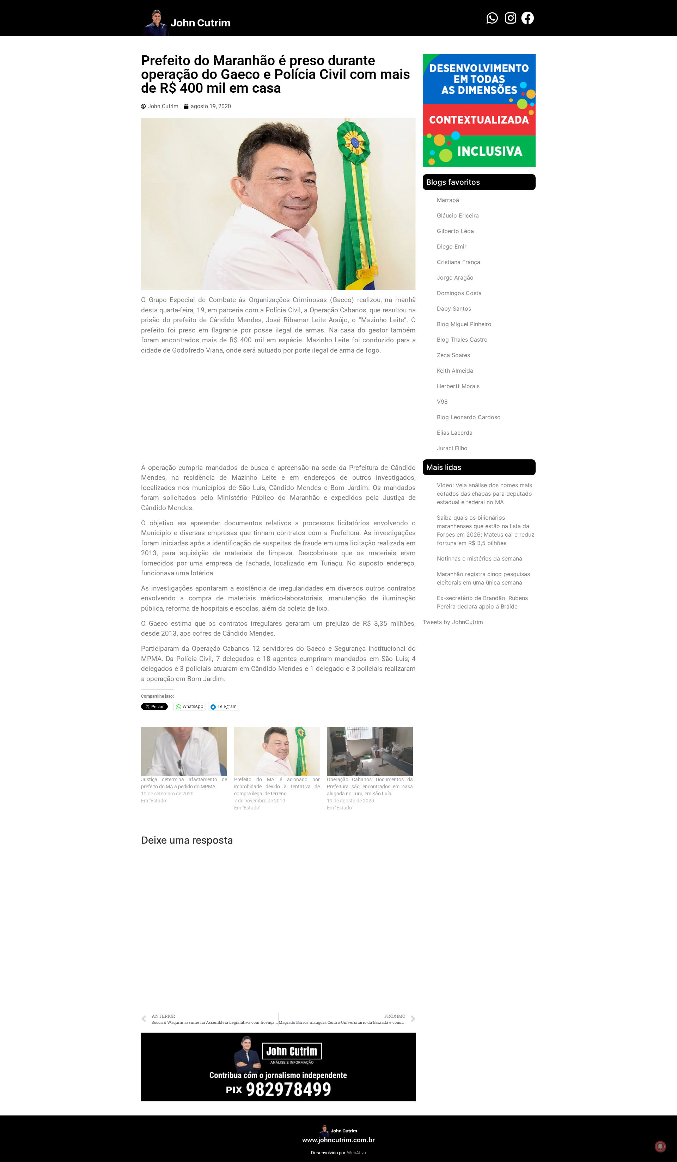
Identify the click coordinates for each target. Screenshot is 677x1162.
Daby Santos (454, 308)
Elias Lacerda (454, 432)
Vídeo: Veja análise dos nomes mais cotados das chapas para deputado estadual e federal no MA (484, 494)
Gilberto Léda (455, 230)
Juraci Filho (452, 448)
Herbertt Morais (458, 386)
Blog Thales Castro (462, 339)
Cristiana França (458, 261)
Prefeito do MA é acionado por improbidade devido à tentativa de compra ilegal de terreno (277, 786)
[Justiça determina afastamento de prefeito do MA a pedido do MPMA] (184, 751)
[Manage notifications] (660, 1146)
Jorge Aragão (455, 277)
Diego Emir (451, 246)
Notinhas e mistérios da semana (479, 558)
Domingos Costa (459, 292)
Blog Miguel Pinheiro (464, 324)
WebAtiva (356, 1152)
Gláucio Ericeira (458, 215)
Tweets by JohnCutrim (453, 621)
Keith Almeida (455, 370)
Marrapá (448, 199)
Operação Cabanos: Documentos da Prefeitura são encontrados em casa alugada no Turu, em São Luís (370, 786)
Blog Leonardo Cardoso (469, 417)
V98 (442, 401)
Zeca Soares (453, 355)
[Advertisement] (278, 410)
